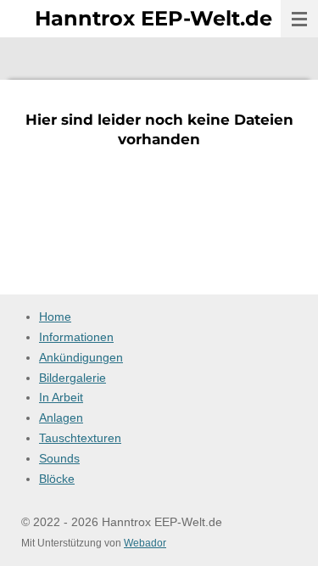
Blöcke (57, 478)
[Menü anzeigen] (299, 18)
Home (55, 316)
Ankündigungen (81, 357)
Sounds (59, 458)
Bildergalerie (72, 377)
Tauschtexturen (80, 438)
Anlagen (61, 417)
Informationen (76, 337)
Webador (145, 542)
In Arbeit (61, 397)
